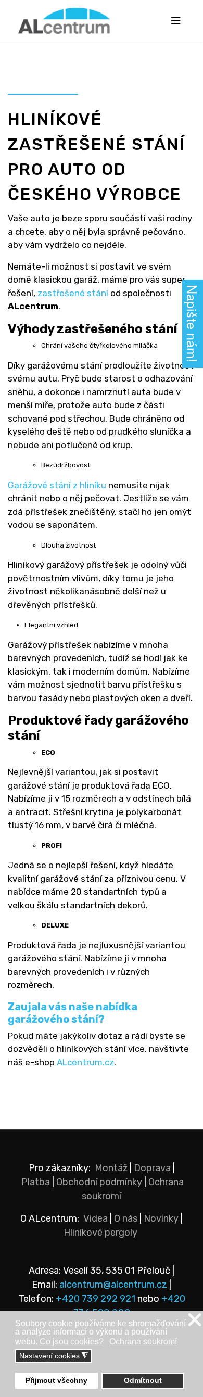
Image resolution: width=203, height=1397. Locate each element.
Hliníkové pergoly (100, 1232)
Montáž (111, 1168)
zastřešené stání (72, 293)
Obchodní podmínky (99, 1182)
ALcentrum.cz (85, 1062)
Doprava (152, 1168)
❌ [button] (194, 1320)
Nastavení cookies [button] (53, 1356)
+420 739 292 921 (95, 1298)
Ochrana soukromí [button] (143, 1341)
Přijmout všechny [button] (56, 1380)
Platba (35, 1182)
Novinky (161, 1218)
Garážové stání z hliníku (57, 485)
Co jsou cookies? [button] (72, 1341)
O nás (125, 1218)
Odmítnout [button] (143, 1380)
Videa (95, 1218)
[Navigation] (176, 21)
